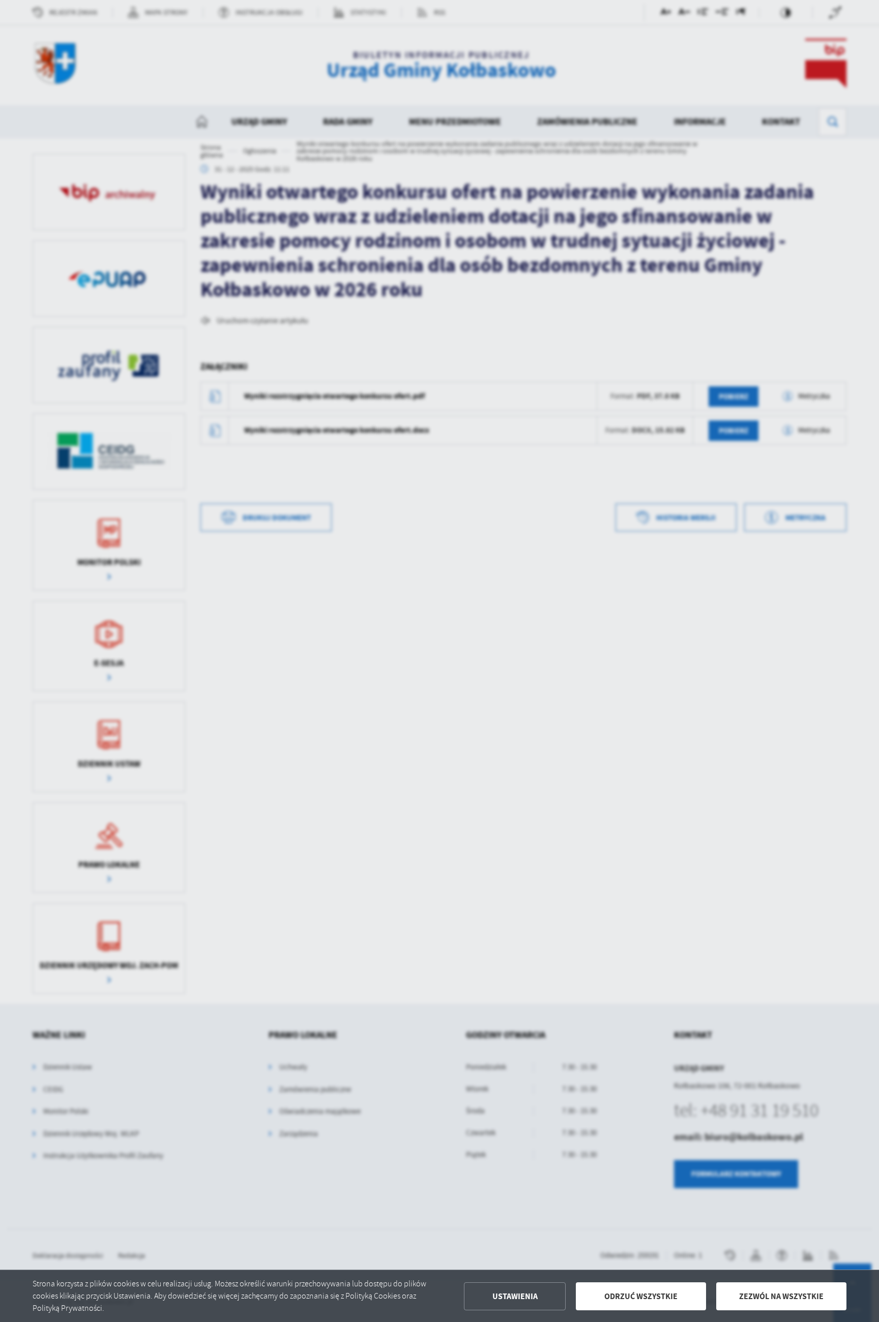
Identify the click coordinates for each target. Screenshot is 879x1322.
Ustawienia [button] (515, 1296)
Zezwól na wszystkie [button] (781, 1296)
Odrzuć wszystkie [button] (641, 1296)
